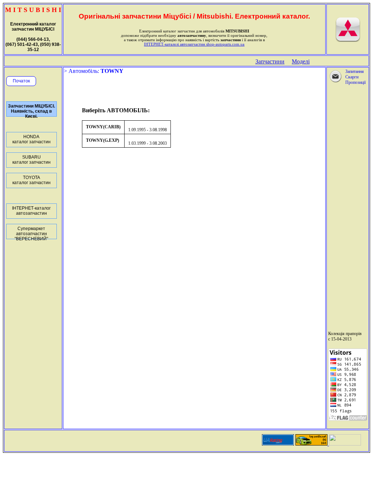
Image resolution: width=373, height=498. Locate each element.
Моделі (301, 61)
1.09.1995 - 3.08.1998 (147, 129)
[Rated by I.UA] (345, 443)
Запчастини (269, 61)
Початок (21, 80)
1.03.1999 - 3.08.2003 (147, 143)
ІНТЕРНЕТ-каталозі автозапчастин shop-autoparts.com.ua (194, 44)
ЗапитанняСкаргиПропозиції (355, 77)
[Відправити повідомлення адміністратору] (335, 81)
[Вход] (348, 40)
